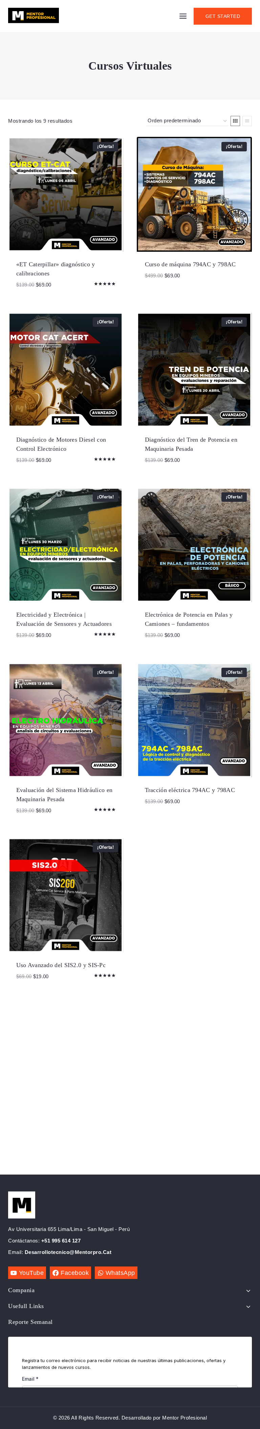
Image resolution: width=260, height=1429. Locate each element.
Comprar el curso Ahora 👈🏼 (186, 296)
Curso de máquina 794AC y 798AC (190, 264)
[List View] (247, 121)
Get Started (222, 16)
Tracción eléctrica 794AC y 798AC (190, 790)
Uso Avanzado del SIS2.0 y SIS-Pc (61, 965)
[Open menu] (183, 16)
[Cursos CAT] (33, 16)
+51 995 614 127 (61, 1240)
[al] (235, 121)
